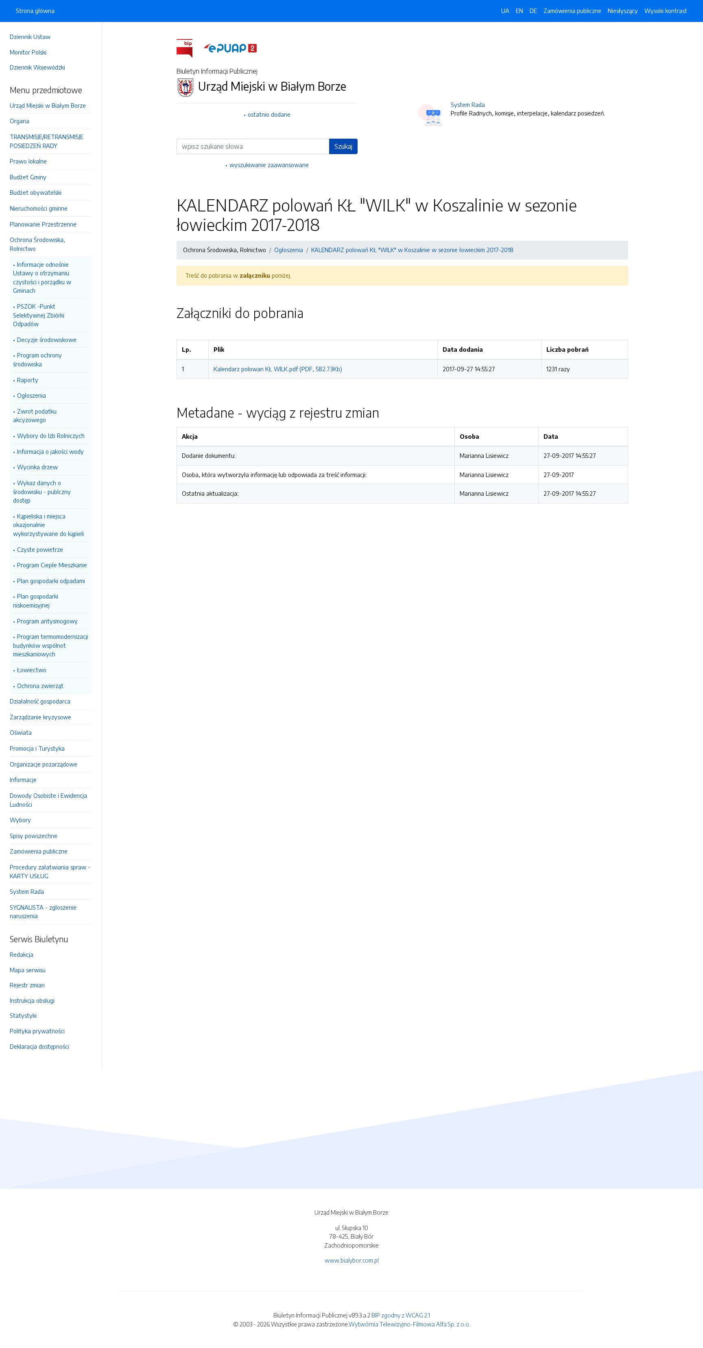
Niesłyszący (623, 10)
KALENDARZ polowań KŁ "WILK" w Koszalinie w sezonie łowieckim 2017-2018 (412, 249)
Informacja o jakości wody (50, 451)
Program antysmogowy (47, 621)
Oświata (21, 732)
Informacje (23, 779)
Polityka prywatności (37, 1030)
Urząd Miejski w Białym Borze (48, 105)
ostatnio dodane (269, 114)
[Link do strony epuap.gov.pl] (230, 47)
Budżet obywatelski (35, 192)
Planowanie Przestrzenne (43, 224)
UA (505, 10)
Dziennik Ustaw (30, 36)
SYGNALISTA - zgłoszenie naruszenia (43, 912)
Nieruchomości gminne (39, 208)
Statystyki (23, 1015)
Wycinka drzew (37, 466)
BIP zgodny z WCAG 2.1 (400, 1315)
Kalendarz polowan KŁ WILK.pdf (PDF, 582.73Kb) (278, 368)
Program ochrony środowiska (37, 359)
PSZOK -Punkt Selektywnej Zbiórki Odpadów (38, 315)
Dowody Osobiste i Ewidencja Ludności (48, 800)
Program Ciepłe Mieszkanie (52, 564)
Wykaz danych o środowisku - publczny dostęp (42, 491)
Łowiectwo (31, 669)
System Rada (27, 891)
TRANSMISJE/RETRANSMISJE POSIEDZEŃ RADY (46, 141)
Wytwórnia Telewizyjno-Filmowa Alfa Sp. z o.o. (409, 1324)
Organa (19, 120)
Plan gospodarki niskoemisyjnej (35, 600)
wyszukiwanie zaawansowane (269, 164)
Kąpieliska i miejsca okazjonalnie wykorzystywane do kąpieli (48, 524)
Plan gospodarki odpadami (51, 580)
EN (519, 10)
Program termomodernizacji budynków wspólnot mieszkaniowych (50, 645)
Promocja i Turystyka (37, 748)
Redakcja (21, 954)
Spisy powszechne (33, 835)
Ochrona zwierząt (40, 685)
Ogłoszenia (31, 395)
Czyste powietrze (40, 549)
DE (533, 10)
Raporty (27, 379)
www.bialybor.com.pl (352, 1260)
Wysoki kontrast (665, 10)
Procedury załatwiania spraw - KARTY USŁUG (50, 871)
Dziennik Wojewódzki (37, 67)
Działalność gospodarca (40, 701)
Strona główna (35, 10)
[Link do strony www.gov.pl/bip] (189, 47)
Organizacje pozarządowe (43, 764)
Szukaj (343, 146)
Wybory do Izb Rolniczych (51, 435)
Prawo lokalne (28, 161)
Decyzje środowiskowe (46, 339)
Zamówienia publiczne (39, 851)
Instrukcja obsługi (32, 1000)
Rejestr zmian (27, 985)
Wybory (20, 819)
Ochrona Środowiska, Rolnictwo (37, 244)
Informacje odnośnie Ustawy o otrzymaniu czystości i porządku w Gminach (42, 277)
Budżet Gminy (28, 177)
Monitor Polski (28, 52)
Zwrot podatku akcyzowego (35, 415)
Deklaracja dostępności (39, 1046)
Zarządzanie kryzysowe (40, 717)
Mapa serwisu (28, 969)
